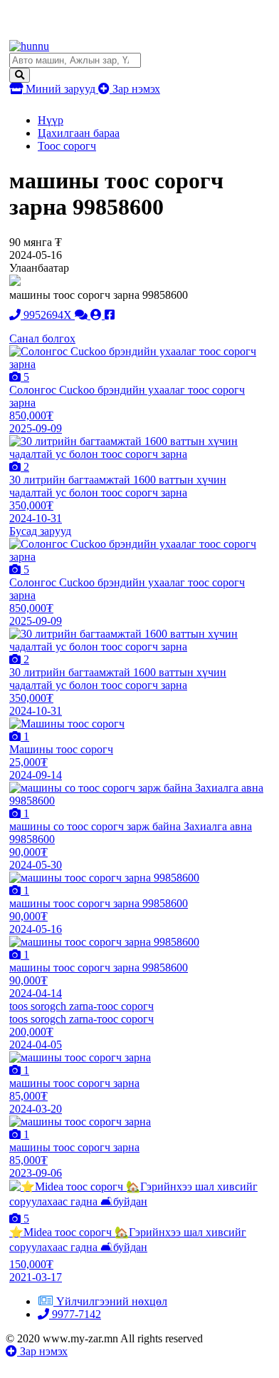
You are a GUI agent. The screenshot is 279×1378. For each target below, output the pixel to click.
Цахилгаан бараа (79, 133)
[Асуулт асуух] (82, 315)
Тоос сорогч (67, 146)
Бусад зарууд (40, 531)
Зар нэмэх (135, 89)
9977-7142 (75, 1314)
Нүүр (50, 120)
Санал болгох (42, 338)
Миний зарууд (60, 89)
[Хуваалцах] (110, 315)
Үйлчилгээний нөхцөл (111, 1301)
